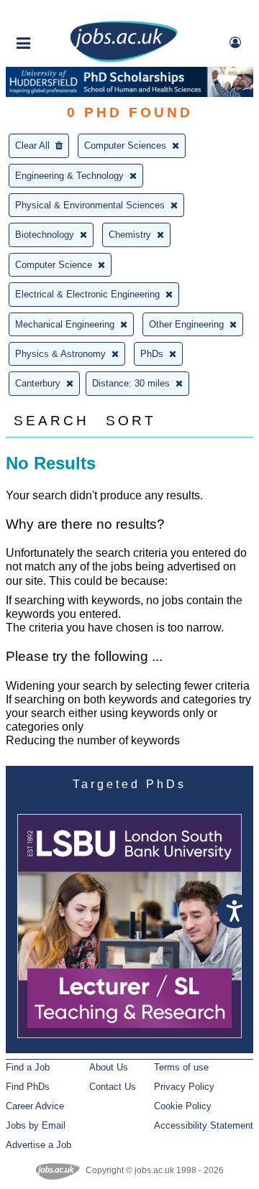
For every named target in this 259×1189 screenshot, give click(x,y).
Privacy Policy (184, 1086)
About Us (108, 1067)
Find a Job (28, 1067)
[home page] (124, 59)
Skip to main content (57, 12)
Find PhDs (28, 1086)
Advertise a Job (38, 1144)
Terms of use (181, 1067)
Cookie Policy (183, 1106)
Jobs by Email (35, 1125)
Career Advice (35, 1106)
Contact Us (112, 1086)
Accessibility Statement (203, 1125)
